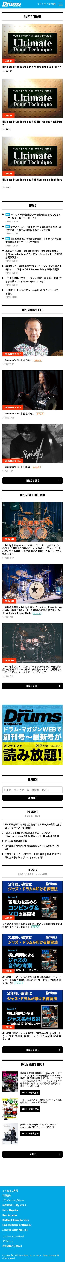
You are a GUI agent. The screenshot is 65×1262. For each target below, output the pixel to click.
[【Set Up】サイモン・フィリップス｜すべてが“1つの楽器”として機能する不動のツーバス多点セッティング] (32, 521)
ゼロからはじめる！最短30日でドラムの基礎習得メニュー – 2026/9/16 (41, 1101)
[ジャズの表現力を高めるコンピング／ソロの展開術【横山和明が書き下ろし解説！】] (32, 900)
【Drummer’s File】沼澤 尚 (16, 466)
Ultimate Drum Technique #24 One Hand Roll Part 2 (31, 67)
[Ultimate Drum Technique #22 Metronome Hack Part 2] (32, 98)
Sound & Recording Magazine (16, 1224)
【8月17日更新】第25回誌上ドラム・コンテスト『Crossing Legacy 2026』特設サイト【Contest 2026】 (32, 834)
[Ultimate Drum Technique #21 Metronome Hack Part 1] (32, 156)
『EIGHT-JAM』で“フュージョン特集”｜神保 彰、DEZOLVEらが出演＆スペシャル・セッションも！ (34, 279)
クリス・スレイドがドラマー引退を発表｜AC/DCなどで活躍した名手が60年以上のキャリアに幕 (33, 228)
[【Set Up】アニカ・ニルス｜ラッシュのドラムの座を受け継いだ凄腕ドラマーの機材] (32, 643)
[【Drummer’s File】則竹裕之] (32, 336)
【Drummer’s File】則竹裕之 (17, 360)
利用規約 (6, 1195)
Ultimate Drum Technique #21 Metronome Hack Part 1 (32, 181)
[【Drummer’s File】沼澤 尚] (32, 443)
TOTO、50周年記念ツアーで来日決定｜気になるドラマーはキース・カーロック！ (33, 216)
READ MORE (32, 480)
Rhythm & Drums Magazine (15, 1219)
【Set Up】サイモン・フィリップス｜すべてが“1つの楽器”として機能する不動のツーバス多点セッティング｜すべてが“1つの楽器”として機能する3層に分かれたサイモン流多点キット (32, 549)
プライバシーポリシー (13, 1200)
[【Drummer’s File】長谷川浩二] (32, 390)
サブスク (37, 613)
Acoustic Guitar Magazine (15, 1229)
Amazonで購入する (30, 1092)
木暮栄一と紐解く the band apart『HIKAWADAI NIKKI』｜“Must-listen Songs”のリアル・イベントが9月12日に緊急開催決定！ (34, 254)
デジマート (7, 1241)
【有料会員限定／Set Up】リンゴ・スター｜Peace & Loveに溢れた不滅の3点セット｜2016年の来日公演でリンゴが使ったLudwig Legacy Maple (32, 609)
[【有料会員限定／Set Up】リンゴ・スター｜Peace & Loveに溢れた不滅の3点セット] (32, 584)
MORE (33, 1154)
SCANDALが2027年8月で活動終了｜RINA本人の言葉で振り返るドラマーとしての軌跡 (33, 240)
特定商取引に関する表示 (14, 1205)
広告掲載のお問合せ (12, 1246)
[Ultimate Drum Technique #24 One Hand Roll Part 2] (32, 43)
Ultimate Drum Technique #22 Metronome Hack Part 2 (32, 123)
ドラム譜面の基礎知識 (16, 840)
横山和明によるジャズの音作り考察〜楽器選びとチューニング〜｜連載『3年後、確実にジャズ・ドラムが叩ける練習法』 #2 (32, 979)
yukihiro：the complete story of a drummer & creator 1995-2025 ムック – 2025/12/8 (39, 1126)
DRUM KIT (9, 539)
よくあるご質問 (10, 1190)
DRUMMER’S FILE (13, 354)
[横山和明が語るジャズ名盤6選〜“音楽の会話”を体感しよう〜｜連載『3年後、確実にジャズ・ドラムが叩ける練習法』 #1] (32, 1009)
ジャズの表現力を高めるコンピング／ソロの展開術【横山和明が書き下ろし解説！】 (32, 925)
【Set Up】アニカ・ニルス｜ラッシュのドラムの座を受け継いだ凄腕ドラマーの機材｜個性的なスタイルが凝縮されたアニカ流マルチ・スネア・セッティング (32, 669)
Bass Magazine (9, 1215)
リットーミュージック (13, 1236)
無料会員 (38, 360)
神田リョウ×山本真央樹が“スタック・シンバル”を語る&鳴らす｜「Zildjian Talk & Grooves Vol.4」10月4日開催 (33, 267)
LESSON (8, 60)
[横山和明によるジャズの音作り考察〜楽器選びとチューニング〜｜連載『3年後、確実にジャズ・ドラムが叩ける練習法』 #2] (32, 953)
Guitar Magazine (10, 1210)
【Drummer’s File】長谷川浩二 (18, 413)
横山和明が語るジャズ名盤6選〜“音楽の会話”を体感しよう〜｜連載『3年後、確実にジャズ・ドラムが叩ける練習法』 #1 (31, 1035)
